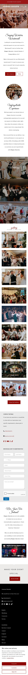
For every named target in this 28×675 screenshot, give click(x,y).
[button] (23, 6)
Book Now (15, 578)
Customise (14, 667)
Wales (3, 639)
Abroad (4, 642)
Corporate (4, 616)
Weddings (4, 613)
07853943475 (8, 431)
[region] (14, 660)
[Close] (26, 647)
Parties (4, 619)
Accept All (14, 663)
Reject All (14, 671)
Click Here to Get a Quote (14, 1)
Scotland (4, 636)
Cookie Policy (10, 658)
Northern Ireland (6, 627)
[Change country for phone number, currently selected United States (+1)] (5, 459)
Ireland (4, 630)
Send (6, 499)
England (4, 633)
